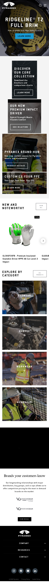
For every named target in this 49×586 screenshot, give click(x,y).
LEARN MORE (25, 456)
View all (41, 206)
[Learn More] (24, 183)
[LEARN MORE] (24, 80)
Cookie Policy (36, 579)
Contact (23, 557)
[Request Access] (24, 153)
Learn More (24, 36)
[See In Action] (24, 116)
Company (24, 543)
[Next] (43, 240)
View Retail (24, 519)
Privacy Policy (25, 579)
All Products (40, 274)
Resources (24, 550)
